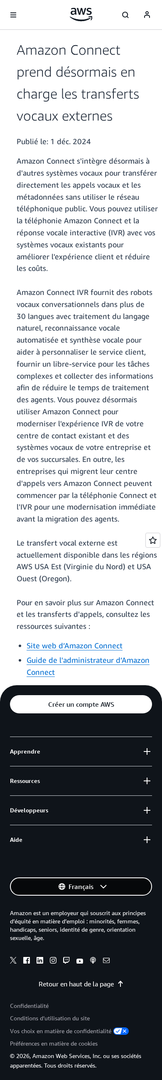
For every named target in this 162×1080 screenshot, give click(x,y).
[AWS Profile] (147, 15)
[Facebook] (26, 961)
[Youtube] (79, 961)
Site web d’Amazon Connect (75, 645)
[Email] (106, 961)
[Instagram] (53, 961)
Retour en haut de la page (76, 984)
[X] (13, 961)
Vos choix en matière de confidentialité (60, 1030)
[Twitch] (66, 961)
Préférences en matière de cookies (54, 1043)
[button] (81, 704)
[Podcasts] (93, 961)
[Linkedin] (40, 961)
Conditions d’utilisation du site (50, 1018)
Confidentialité (29, 1005)
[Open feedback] (152, 540)
